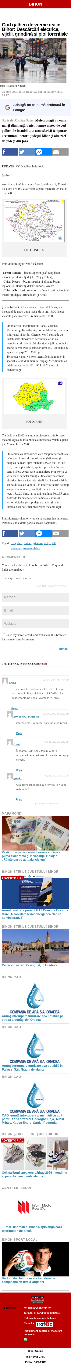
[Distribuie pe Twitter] (27, 152)
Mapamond (12, 813)
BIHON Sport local (20, 1239)
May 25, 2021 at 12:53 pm (55, 714)
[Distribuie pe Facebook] (10, 152)
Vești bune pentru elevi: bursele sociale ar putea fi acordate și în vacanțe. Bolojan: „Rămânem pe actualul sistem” (32, 856)
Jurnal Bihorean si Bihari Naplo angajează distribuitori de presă (32, 1228)
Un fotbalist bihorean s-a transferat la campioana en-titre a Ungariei (28, 1280)
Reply (14, 708)
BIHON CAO (11, 977)
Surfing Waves (52, 804)
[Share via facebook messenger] (43, 152)
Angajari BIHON (16, 1188)
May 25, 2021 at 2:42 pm (56, 741)
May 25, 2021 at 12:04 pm (55, 680)
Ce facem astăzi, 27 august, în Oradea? (29, 965)
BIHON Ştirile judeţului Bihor (30, 871)
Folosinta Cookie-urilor (37, 1307)
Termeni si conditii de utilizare (42, 1312)
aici (44, 663)
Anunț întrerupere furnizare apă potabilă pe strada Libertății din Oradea (33, 1018)
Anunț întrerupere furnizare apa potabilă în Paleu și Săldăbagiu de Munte (32, 1067)
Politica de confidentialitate (40, 1318)
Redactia (29, 1323)
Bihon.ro (10, 1307)
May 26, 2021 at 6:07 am (56, 775)
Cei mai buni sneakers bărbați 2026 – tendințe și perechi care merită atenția (34, 1174)
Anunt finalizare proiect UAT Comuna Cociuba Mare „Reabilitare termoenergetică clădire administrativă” (35, 914)
